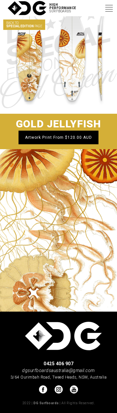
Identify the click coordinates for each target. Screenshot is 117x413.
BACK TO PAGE (24, 24)
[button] (109, 8)
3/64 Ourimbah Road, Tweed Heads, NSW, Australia (58, 377)
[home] (24, 8)
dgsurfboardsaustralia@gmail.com (58, 370)
